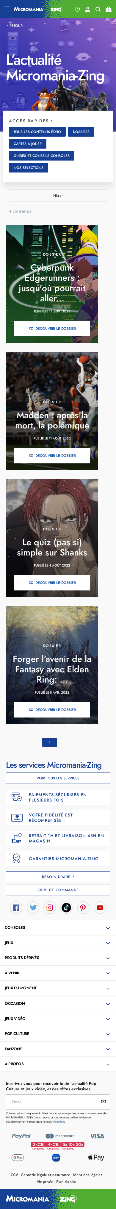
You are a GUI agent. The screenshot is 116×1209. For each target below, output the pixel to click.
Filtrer (58, 195)
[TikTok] (66, 907)
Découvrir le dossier (55, 328)
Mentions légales (87, 1174)
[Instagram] (49, 907)
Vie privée (45, 1181)
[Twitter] (33, 907)
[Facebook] (16, 907)
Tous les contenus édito (37, 132)
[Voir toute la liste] (77, 10)
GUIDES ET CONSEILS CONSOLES (42, 155)
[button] (58, 928)
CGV (14, 1174)
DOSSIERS (81, 132)
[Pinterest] (83, 907)
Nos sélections (28, 167)
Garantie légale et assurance (45, 1174)
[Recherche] (98, 10)
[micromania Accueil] (38, 9)
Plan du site (66, 1181)
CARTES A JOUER (28, 143)
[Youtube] (100, 907)
